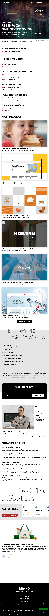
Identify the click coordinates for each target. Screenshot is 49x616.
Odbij (43, 612)
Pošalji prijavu (38, 395)
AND (5, 2)
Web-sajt (5, 565)
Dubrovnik (39, 2)
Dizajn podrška (23, 565)
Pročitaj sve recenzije (9, 515)
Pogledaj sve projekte (24, 321)
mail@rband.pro (24, 601)
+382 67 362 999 (24, 596)
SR (31, 2)
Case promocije (13, 565)
